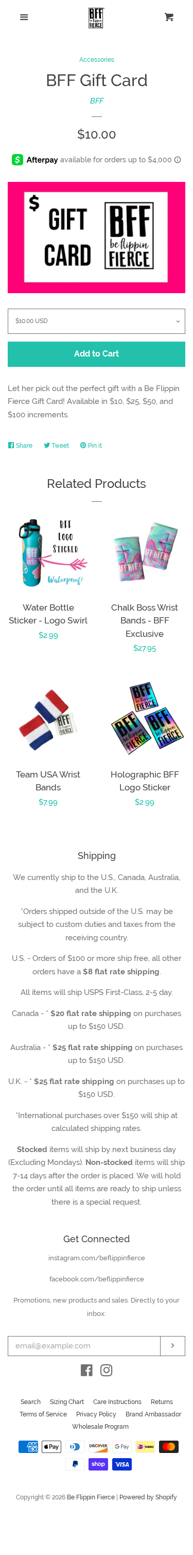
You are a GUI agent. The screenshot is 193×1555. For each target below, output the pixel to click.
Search (31, 1402)
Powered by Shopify (148, 1497)
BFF (96, 101)
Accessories (96, 59)
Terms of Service (43, 1414)
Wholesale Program (100, 1426)
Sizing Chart (67, 1402)
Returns (162, 1402)
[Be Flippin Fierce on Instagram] (106, 1372)
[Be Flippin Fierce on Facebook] (86, 1372)
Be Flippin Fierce (91, 1497)
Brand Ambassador (153, 1414)
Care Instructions (117, 1402)
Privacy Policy (96, 1414)
